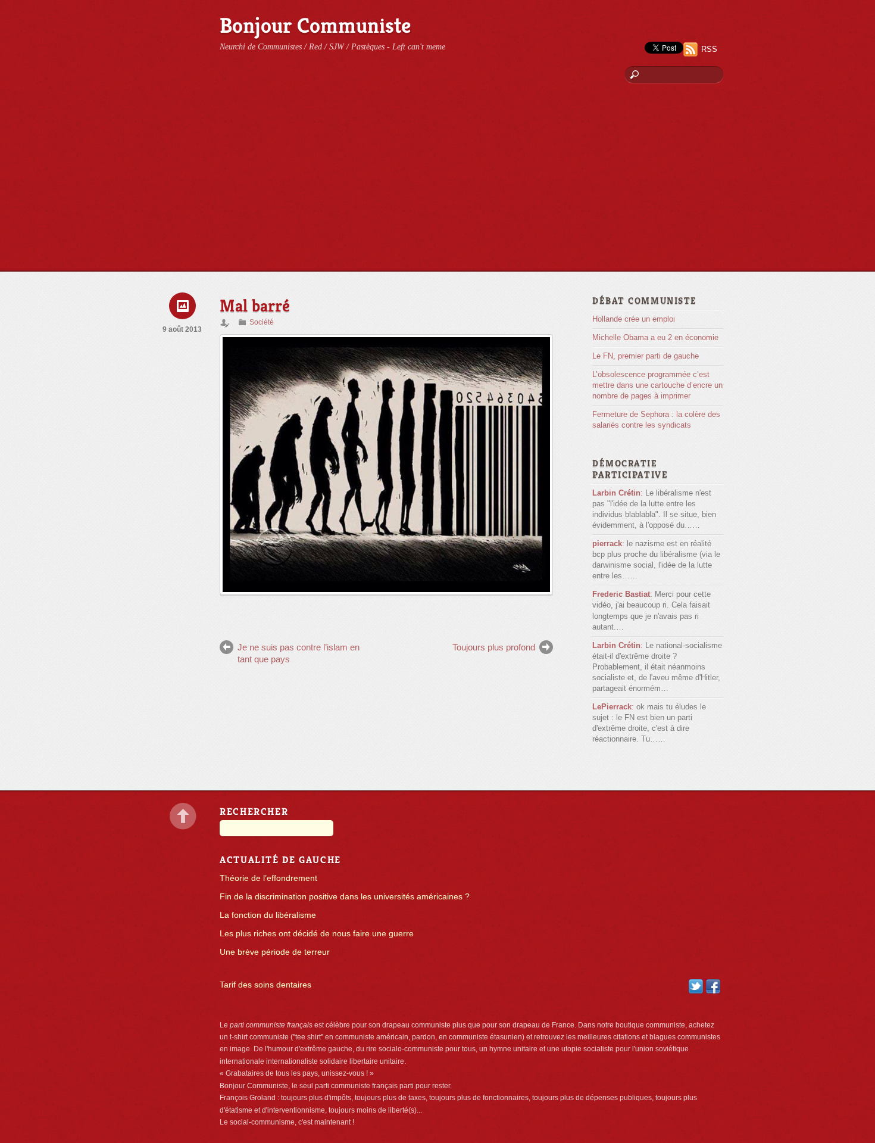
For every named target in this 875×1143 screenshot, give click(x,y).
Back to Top (183, 816)
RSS (709, 49)
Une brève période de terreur (275, 952)
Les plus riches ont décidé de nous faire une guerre (317, 933)
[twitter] (696, 986)
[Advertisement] (437, 181)
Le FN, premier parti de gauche (645, 355)
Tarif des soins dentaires (265, 984)
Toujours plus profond (493, 647)
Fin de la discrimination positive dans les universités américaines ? (345, 896)
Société (261, 322)
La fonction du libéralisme (268, 915)
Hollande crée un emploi (633, 318)
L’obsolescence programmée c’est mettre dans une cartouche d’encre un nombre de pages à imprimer (657, 385)
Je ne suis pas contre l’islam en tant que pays (299, 653)
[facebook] (713, 986)
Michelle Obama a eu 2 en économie (655, 337)
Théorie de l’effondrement (268, 878)
